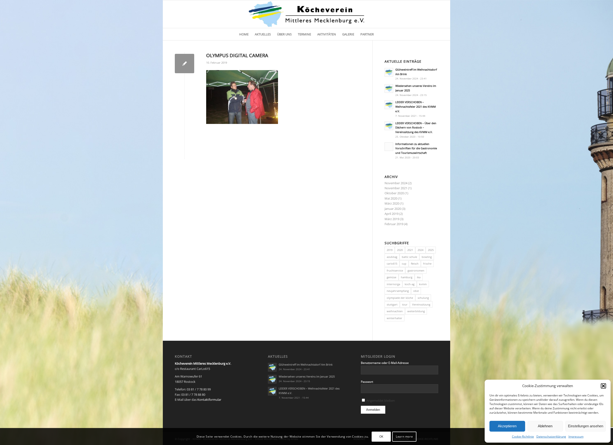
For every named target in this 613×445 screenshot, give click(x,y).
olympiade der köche (400, 298)
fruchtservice (395, 270)
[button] (603, 386)
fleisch (415, 263)
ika (418, 277)
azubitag (392, 257)
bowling (427, 257)
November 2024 (396, 183)
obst (416, 291)
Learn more (404, 436)
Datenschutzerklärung (551, 436)
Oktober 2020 (394, 193)
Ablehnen (545, 426)
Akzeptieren (507, 426)
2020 (400, 250)
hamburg (406, 277)
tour (405, 304)
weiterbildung (416, 311)
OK (381, 436)
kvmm (423, 284)
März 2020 (392, 203)
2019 (389, 250)
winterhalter (394, 318)
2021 (410, 250)
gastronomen (416, 270)
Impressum (576, 436)
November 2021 (396, 188)
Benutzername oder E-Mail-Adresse (385, 363)
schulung (423, 298)
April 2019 (391, 213)
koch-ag (409, 284)
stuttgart (392, 304)
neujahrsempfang (398, 291)
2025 (431, 250)
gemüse (391, 277)
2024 (420, 250)
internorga (393, 284)
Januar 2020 (393, 208)
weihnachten (395, 311)
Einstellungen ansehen (585, 426)
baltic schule (409, 257)
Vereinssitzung (421, 304)
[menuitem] (244, 34)
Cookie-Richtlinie (523, 436)
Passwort (367, 382)
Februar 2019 (394, 224)
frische (427, 263)
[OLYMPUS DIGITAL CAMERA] (184, 63)
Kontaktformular (209, 399)
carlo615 (392, 263)
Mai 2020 (391, 198)
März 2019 (392, 219)
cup (404, 263)
